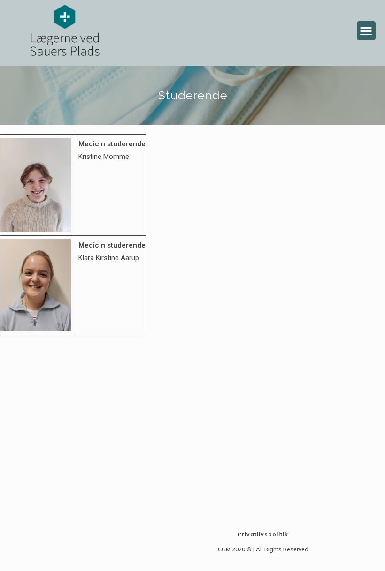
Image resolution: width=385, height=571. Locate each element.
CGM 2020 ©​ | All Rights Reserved (263, 549)
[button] (366, 30)
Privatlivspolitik (263, 534)
